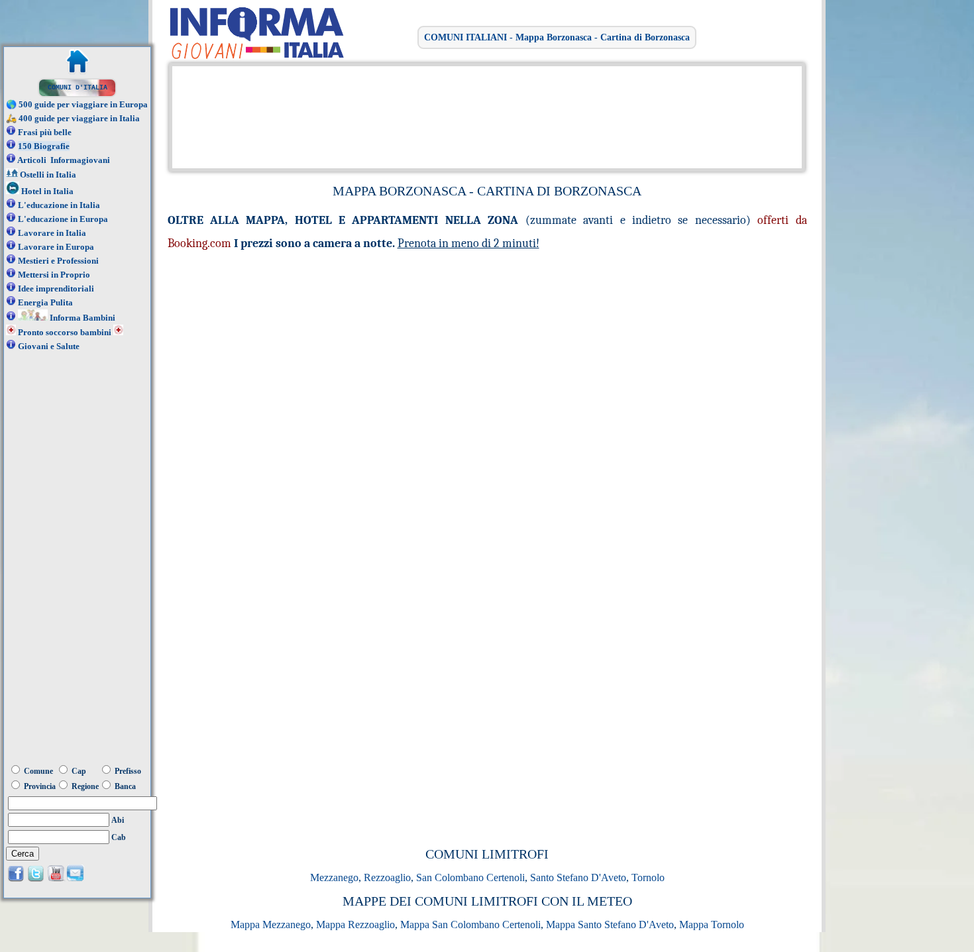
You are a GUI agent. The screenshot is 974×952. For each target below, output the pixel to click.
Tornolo (648, 877)
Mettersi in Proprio (54, 275)
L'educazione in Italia (59, 205)
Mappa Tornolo (711, 924)
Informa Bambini (82, 318)
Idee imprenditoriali (56, 288)
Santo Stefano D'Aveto (578, 877)
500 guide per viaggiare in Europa (83, 104)
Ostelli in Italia (48, 175)
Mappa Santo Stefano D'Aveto (610, 924)
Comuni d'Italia (77, 87)
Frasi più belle (45, 132)
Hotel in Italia (47, 191)
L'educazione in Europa (63, 219)
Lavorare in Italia (52, 233)
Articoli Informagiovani (63, 160)
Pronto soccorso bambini (64, 332)
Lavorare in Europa (56, 247)
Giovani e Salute (49, 346)
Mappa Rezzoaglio (355, 924)
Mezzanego (334, 877)
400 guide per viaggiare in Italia (79, 118)
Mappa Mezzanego (271, 924)
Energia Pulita (45, 302)
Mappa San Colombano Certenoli (470, 924)
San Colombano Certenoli (470, 877)
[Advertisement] (483, 116)
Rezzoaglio (387, 877)
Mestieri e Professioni (58, 261)
